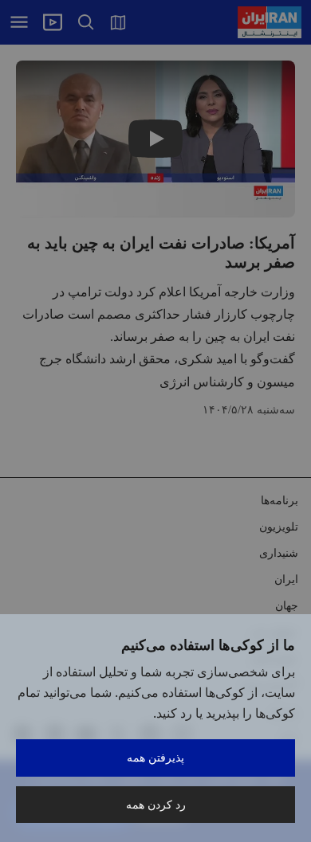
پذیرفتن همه (155, 757)
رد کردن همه (156, 804)
